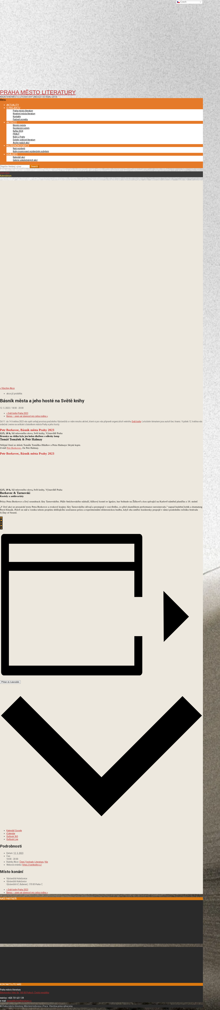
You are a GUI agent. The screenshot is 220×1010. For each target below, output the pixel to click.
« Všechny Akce (7, 388)
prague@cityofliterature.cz (19, 1000)
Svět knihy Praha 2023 (17, 413)
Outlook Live (12, 839)
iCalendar (10, 833)
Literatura (38, 861)
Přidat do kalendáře (10, 682)
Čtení (21, 861)
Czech (183, 2)
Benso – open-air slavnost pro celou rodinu (27, 416)
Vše (46, 861)
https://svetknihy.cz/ (32, 864)
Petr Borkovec (14, 448)
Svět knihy (136, 421)
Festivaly (29, 861)
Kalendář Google (14, 830)
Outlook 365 (12, 836)
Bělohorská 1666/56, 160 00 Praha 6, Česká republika (24, 992)
